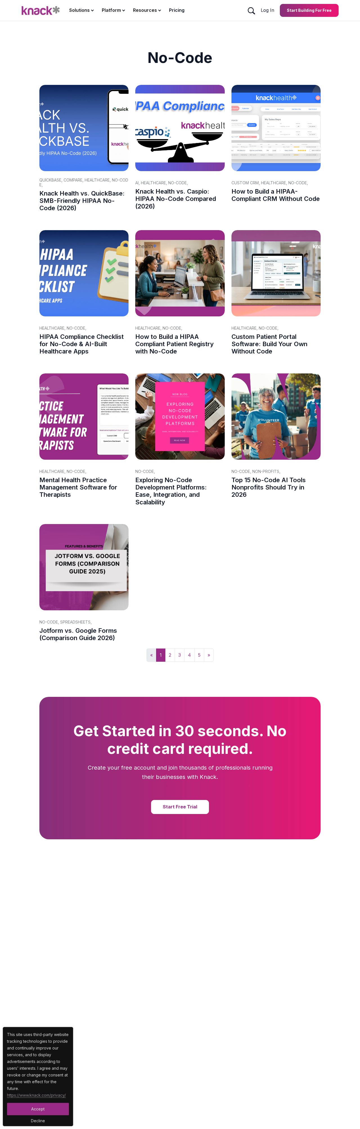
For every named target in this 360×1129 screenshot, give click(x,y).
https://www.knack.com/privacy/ (36, 1095)
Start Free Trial (180, 807)
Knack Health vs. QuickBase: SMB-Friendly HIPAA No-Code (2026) (82, 201)
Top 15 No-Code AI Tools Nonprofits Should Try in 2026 (268, 487)
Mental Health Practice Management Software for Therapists (78, 487)
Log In (267, 10)
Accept (38, 1109)
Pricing (176, 10)
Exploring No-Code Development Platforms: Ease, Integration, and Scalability (171, 491)
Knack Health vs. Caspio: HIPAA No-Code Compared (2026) (175, 199)
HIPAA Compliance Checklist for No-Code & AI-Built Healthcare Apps (81, 344)
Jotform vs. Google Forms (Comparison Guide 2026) (78, 634)
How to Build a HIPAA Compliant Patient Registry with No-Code (174, 344)
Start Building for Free (309, 10)
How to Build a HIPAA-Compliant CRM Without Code (275, 195)
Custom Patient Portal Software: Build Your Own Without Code (269, 344)
